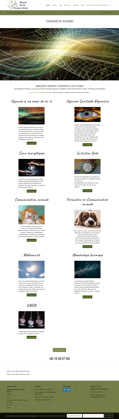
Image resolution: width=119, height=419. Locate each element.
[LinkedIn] (68, 390)
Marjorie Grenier (34, 92)
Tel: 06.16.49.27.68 (96, 392)
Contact (9, 408)
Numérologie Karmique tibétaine (43, 400)
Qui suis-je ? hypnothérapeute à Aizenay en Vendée (17, 401)
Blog (8, 397)
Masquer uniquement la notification (93, 415)
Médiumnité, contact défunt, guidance (44, 397)
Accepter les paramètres (74, 415)
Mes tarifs (9, 405)
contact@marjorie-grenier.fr (98, 397)
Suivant (117, 54)
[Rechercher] (110, 5)
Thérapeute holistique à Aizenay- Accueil (16, 13)
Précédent (1, 54)
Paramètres (109, 415)
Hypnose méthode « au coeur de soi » (44, 389)
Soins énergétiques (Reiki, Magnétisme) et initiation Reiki (45, 393)
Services (9, 394)
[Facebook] (64, 390)
